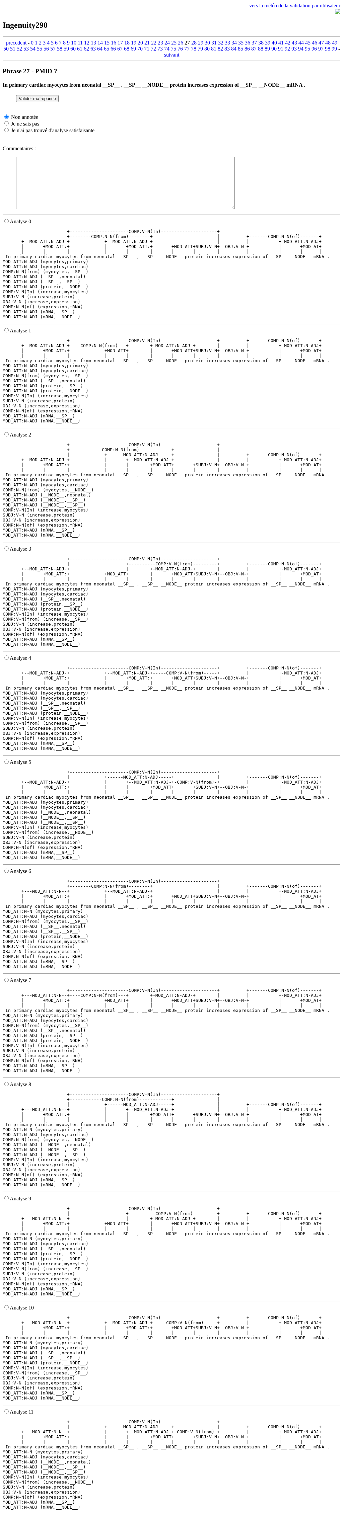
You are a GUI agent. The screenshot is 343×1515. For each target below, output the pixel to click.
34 (234, 43)
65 (106, 49)
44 (301, 43)
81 (213, 49)
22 (153, 43)
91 (280, 49)
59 (66, 49)
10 (73, 43)
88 (260, 49)
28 (194, 43)
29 (200, 43)
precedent (16, 43)
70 (140, 49)
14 (100, 43)
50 (6, 49)
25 (174, 43)
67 (120, 49)
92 (287, 49)
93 (294, 49)
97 (321, 49)
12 (86, 43)
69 (133, 49)
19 (133, 43)
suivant (171, 55)
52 (19, 49)
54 (33, 49)
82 (220, 49)
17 (120, 43)
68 (126, 49)
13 (93, 43)
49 (334, 43)
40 (274, 43)
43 (294, 43)
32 (220, 43)
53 (26, 49)
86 (247, 49)
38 (261, 43)
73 (160, 49)
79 (200, 49)
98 (327, 49)
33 (227, 43)
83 (227, 49)
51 (12, 49)
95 (307, 49)
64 (99, 49)
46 (314, 43)
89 (267, 49)
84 (233, 49)
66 (113, 49)
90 (274, 49)
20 (140, 43)
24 (167, 43)
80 (207, 49)
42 (287, 43)
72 (153, 49)
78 (193, 49)
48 (328, 43)
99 (334, 49)
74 (166, 49)
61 (79, 49)
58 (59, 49)
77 (187, 49)
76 (180, 49)
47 (321, 43)
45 (308, 43)
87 (254, 49)
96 (314, 49)
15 (107, 43)
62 (86, 49)
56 (46, 49)
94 (300, 49)
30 (207, 43)
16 (113, 43)
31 (214, 43)
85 (240, 49)
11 (80, 43)
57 (53, 49)
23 (160, 43)
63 (93, 49)
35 (241, 43)
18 (127, 43)
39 (267, 43)
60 (73, 49)
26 (180, 43)
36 (247, 43)
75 (173, 49)
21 (147, 43)
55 (39, 49)
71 (146, 49)
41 (281, 43)
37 (254, 43)
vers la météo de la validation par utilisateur (294, 5)
